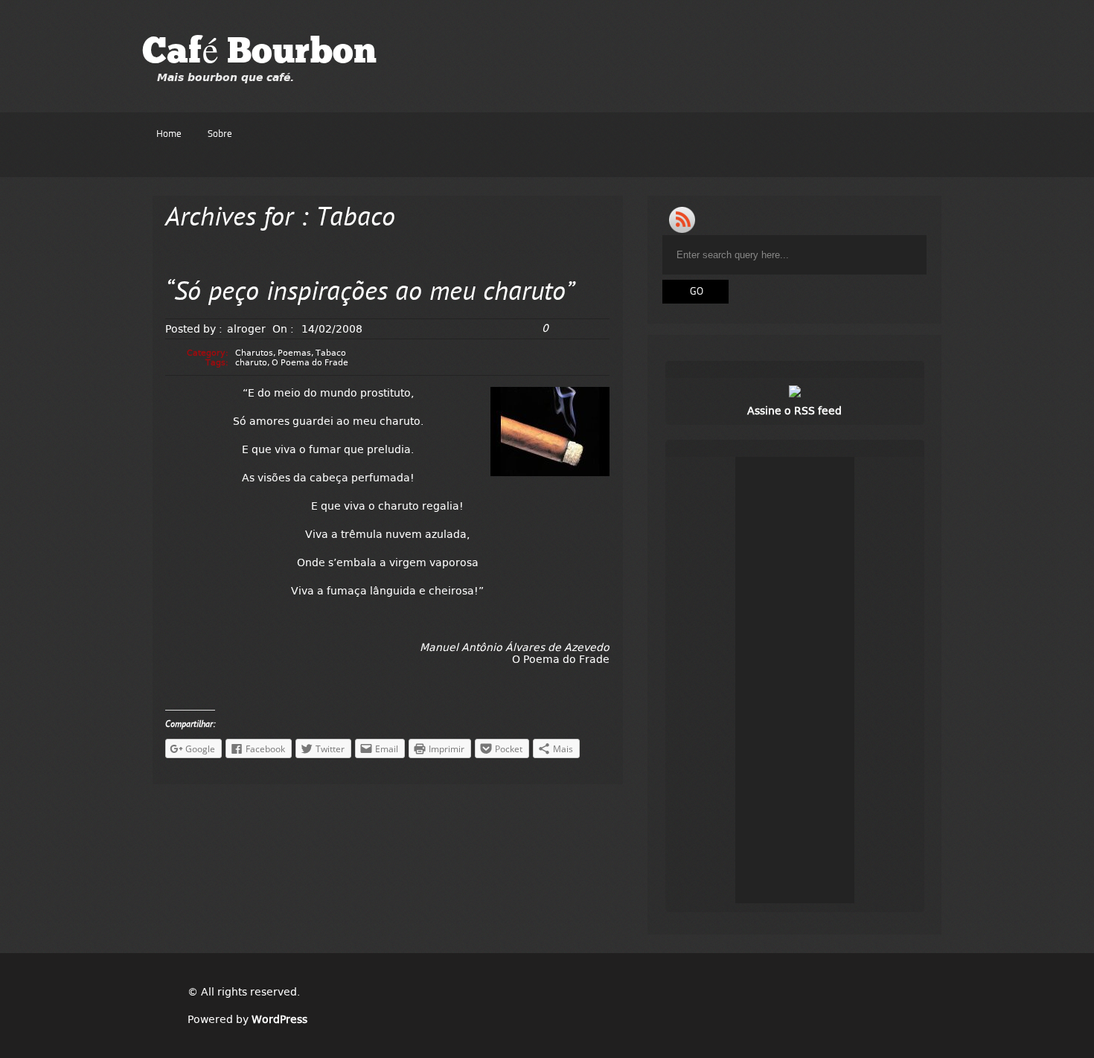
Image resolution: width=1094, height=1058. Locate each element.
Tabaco (331, 353)
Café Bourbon (259, 53)
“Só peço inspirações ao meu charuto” (370, 293)
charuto (251, 363)
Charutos (254, 353)
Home (169, 134)
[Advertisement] (794, 680)
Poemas (294, 353)
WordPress (279, 1019)
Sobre (220, 134)
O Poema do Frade (310, 363)
